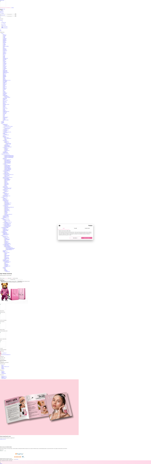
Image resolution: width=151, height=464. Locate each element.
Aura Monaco (5, 38)
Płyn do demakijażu (7, 145)
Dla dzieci (4, 267)
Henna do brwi (5, 129)
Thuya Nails (4, 113)
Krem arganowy (7, 137)
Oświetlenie (4, 259)
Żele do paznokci (7, 237)
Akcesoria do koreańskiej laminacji (9, 155)
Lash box (6, 213)
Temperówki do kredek (7, 204)
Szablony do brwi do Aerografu (9, 126)
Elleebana (4, 48)
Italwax (4, 57)
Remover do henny (8, 143)
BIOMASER (4, 40)
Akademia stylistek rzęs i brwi (5, 366)
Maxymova (4, 74)
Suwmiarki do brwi (7, 150)
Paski (5, 221)
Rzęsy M (6, 185)
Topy (5, 240)
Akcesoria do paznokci (6, 215)
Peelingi (4, 133)
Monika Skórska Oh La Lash (6, 80)
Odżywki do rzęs (7, 193)
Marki (2, 33)
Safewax (4, 106)
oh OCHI (4, 89)
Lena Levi (4, 66)
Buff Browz (4, 42)
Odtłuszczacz (6, 144)
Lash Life (4, 64)
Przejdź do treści (2, 0)
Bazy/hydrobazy (7, 257)
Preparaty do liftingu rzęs (8, 168)
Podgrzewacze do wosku (6, 219)
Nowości (3, 121)
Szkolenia (3, 365)
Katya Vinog (4, 59)
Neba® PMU (4, 84)
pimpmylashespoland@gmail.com (6, 354)
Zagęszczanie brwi (5, 124)
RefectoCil (4, 103)
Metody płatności (4, 378)
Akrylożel (6, 238)
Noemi (4, 87)
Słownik (3, 367)
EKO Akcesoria (5, 199)
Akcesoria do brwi (5, 152)
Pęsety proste (6, 172)
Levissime (4, 67)
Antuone (4, 36)
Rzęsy (5, 269)
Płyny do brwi (5, 140)
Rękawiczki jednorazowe (8, 246)
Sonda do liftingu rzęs (7, 167)
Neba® (4, 83)
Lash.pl (4, 65)
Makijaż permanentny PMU (5, 227)
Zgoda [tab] (64, 228)
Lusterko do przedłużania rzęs (8, 214)
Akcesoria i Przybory (7, 243)
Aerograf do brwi (7, 125)
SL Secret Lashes (5, 108)
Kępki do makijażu (7, 252)
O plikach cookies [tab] (87, 228)
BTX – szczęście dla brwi (8, 138)
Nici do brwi (6, 149)
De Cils (4, 45)
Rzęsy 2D (6, 181)
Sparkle (4, 109)
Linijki (5, 151)
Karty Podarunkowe (5, 236)
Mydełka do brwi (5, 132)
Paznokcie (6, 270)
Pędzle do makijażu (7, 255)
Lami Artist (6, 164)
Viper (4, 116)
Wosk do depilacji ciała (7, 224)
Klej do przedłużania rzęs (8, 159)
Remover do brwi (7, 142)
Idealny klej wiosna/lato (8, 161)
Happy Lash (4, 53)
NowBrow (4, 88)
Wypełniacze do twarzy (8, 261)
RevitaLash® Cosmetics (6, 104)
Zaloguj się (1, 20)
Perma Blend (4, 93)
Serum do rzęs (6, 194)
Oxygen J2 (4, 92)
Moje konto (4, 22)
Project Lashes (5, 102)
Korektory (6, 253)
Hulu (3, 54)
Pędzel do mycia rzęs (7, 210)
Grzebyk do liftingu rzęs (8, 165)
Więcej (2, 235)
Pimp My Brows (5, 95)
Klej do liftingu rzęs (7, 160)
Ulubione (4, 23)
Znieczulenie (6, 265)
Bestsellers (3, 122)
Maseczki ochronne (7, 245)
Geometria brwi (5, 147)
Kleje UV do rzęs (7, 175)
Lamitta (4, 62)
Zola (3, 120)
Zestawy (4, 192)
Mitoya (4, 77)
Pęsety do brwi (6, 201)
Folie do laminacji (7, 203)
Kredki (5, 254)
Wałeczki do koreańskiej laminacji (9, 157)
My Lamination (5, 81)
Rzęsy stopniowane (7, 180)
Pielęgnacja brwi (5, 233)
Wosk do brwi (5, 131)
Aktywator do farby (7, 128)
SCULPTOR (4, 107)
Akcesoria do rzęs (5, 196)
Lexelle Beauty (5, 68)
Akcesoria (3, 197)
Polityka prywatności (4, 377)
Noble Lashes (5, 86)
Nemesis (4, 85)
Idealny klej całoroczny (7, 163)
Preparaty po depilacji (7, 226)
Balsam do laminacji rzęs (8, 169)
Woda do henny (7, 141)
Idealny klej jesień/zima (8, 162)
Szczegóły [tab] (75, 228)
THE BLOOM (5, 112)
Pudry (5, 256)
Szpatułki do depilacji (7, 220)
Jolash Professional (5, 58)
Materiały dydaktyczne (6, 153)
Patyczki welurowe (7, 209)
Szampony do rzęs (5, 189)
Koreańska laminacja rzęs (6, 154)
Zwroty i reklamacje (4, 376)
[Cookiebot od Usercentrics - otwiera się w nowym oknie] (88, 225)
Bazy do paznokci (7, 239)
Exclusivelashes (5, 50)
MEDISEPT (4, 76)
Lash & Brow (5, 63)
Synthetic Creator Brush (6, 111)
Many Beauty (5, 73)
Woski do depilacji (5, 222)
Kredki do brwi (7, 148)
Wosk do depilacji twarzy (8, 223)
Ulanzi (4, 114)
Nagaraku (4, 82)
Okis (3, 90)
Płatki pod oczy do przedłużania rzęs (7, 177)
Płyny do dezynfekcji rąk (9, 247)
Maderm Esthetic (5, 70)
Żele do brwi (4, 136)
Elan (3, 47)
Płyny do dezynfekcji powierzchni (10, 248)
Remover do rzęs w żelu (8, 188)
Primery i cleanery (5, 186)
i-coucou (4, 55)
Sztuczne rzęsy (5, 190)
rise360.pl (17, 459)
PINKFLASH (5, 98)
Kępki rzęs (6, 191)
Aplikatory (4, 198)
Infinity (4, 56)
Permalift (4, 94)
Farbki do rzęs (5, 158)
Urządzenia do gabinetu (6, 260)
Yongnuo (4, 119)
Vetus (4, 115)
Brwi (2, 123)
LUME (4, 69)
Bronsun (4, 41)
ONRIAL (4, 91)
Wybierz (1, 463)
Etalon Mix (4, 49)
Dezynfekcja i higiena (6, 244)
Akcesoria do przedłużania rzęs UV (9, 174)
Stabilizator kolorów (7, 146)
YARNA (4, 118)
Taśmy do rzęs (6, 206)
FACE (4, 51)
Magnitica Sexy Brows (6, 72)
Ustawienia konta (5, 26)
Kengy (4, 60)
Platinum (4, 99)
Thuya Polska (8, 271)
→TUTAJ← (12, 7)
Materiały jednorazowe (9, 249)
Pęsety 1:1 (6, 171)
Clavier (4, 43)
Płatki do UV (6, 176)
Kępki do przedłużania (7, 179)
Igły (5, 263)
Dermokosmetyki (7, 262)
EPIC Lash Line (7, 96)
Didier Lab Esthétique (6, 46)
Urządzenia (6, 241)
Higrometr (6, 211)
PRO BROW (4, 101)
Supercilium (4, 110)
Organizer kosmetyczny (6, 216)
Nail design (6, 242)
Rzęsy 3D (6, 182)
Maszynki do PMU (5, 230)
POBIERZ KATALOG (3, 439)
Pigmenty (4, 231)
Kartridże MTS (6, 264)
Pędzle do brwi (5, 134)
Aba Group (4, 35)
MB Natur (4, 75)
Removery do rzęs (5, 187)
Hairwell (4, 52)
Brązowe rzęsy (6, 184)
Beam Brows (4, 39)
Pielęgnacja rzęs (5, 232)
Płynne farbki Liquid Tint (8, 127)
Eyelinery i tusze (7, 258)
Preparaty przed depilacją (8, 225)
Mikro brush (6, 208)
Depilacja (3, 218)
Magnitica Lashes (5, 71)
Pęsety (4, 135)
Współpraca (3, 368)
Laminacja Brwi (5, 130)
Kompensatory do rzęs (7, 166)
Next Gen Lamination (7, 97)
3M (3, 34)
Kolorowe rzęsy (7, 183)
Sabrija (4, 105)
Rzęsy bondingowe (7, 178)
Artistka (4, 37)
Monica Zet (4, 79)
